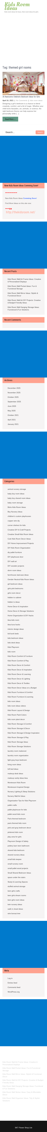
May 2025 (12, 411)
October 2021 (13, 415)
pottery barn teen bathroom (18, 846)
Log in (10, 978)
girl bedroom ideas (15, 584)
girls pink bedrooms (15, 588)
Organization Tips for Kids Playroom (22, 801)
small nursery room (15, 864)
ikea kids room (13, 620)
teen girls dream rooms (17, 895)
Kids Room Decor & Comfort (19, 665)
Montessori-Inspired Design (18, 787)
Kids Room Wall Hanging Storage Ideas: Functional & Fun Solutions (23, 308)
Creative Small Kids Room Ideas (20, 534)
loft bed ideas (13, 769)
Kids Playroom (13, 647)
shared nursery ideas (16, 855)
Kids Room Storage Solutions (19, 746)
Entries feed (12, 983)
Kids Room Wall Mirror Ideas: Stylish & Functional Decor (23, 294)
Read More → (10, 119)
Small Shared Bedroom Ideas (19, 873)
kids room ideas (36, 100)
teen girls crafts (14, 891)
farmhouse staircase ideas (18, 575)
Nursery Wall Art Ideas (16, 796)
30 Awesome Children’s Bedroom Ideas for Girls (21, 97)
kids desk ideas (14, 643)
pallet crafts (12, 805)
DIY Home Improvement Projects (21, 543)
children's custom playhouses (19, 516)
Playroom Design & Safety (18, 841)
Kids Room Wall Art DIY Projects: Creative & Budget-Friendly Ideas (24, 301)
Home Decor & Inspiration (18, 606)
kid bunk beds (13, 634)
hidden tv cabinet (14, 597)
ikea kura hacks (14, 625)
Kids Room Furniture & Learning (20, 697)
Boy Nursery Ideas (15, 512)
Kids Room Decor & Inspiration (20, 670)
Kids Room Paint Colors (17, 715)
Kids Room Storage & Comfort (20, 724)
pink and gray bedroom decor (19, 828)
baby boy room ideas (16, 494)
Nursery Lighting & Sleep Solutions (21, 792)
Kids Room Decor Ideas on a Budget (22, 688)
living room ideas (14, 764)
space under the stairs (16, 877)
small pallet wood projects (18, 868)
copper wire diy (14, 521)
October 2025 (13, 397)
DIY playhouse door (15, 557)
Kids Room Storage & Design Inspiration (23, 733)
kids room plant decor (16, 719)
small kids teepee (14, 859)
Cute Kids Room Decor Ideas (19, 539)
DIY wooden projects (16, 566)
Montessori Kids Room (17, 783)
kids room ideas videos (17, 706)
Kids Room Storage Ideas (18, 742)
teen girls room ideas (16, 900)
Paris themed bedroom (17, 819)
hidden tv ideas (14, 602)
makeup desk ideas (15, 774)
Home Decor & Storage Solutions (21, 611)
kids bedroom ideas (15, 638)
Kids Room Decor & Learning (19, 674)
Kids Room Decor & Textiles (19, 683)
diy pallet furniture (15, 552)
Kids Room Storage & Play (18, 737)
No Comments (21, 100)
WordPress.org (14, 992)
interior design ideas (16, 629)
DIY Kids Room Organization (19, 548)
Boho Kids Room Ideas (17, 507)
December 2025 (14, 388)
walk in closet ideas (15, 909)
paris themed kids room (17, 823)
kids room (11, 652)
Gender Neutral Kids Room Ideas (21, 579)
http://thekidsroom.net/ (20, 212)
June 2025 (12, 406)
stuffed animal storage (16, 886)
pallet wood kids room (16, 814)
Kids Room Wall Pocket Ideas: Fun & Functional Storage (22, 287)
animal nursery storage (17, 489)
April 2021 (12, 420)
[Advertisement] (23, 37)
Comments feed (14, 987)
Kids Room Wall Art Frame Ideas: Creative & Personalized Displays (24, 280)
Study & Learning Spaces (18, 882)
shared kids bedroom (16, 850)
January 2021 (13, 424)
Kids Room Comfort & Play (18, 661)
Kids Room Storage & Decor (19, 728)
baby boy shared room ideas (19, 498)
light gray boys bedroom (17, 760)
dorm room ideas (14, 570)
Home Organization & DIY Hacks (20, 616)
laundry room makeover (17, 751)
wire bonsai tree (14, 913)
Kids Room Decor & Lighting (19, 679)
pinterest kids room (15, 832)
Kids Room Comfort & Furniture (20, 656)
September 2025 (14, 402)
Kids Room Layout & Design (19, 710)
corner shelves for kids (17, 525)
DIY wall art (12, 561)
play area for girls (14, 837)
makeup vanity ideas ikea (18, 778)
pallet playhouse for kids (17, 810)
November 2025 (14, 393)
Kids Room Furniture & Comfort (20, 692)
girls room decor (14, 593)
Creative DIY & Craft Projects (19, 530)
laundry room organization (18, 755)
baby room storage (15, 503)
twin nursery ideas (15, 904)
